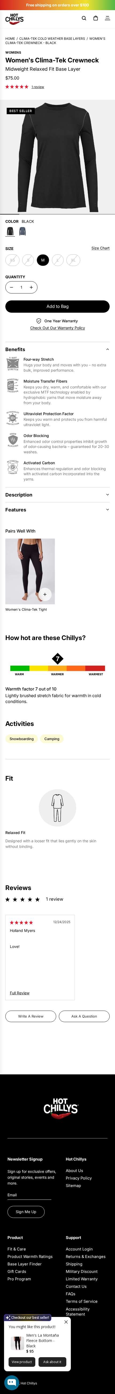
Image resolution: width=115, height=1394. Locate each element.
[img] (21, 922)
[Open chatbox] (11, 1382)
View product (22, 1362)
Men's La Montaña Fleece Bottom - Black (42, 1340)
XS (12, 260)
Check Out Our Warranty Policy (57, 327)
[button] (17, 86)
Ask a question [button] (84, 1016)
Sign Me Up (26, 1211)
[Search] (84, 19)
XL (73, 260)
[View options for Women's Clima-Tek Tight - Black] (45, 594)
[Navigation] (107, 19)
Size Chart (100, 248)
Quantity (15, 277)
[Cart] (96, 19)
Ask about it (52, 1362)
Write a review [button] (31, 1016)
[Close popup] (66, 1322)
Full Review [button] (19, 993)
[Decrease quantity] (11, 287)
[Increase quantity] (31, 287)
